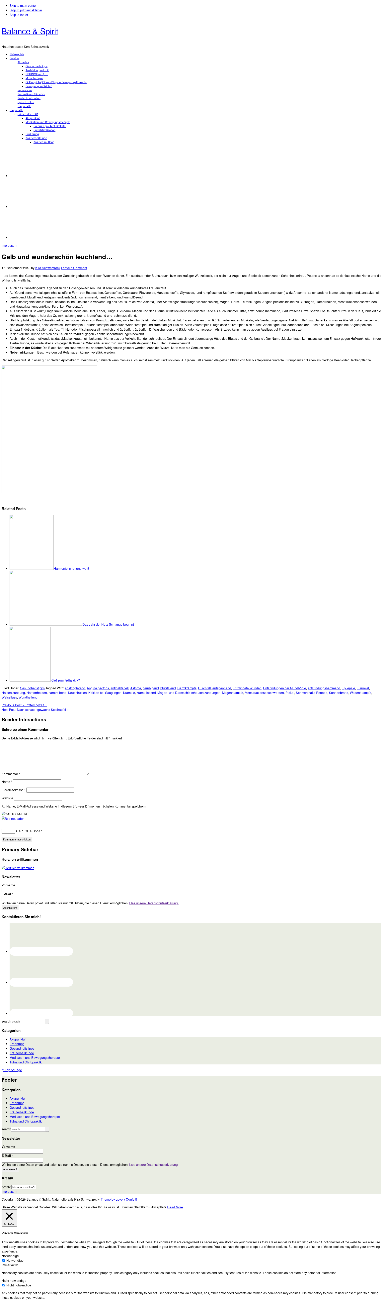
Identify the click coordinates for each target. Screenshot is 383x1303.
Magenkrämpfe (232, 692)
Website (7, 798)
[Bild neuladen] (13, 818)
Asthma (135, 688)
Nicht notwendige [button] (14, 1280)
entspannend (221, 688)
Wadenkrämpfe (360, 692)
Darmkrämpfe (186, 688)
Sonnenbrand (338, 692)
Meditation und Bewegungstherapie (35, 1057)
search (6, 1021)
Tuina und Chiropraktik (26, 1062)
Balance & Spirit (30, 30)
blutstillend (168, 688)
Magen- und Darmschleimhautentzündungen (188, 692)
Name (7, 781)
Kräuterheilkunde (22, 1053)
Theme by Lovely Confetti (119, 1199)
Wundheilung (28, 697)
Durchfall (204, 688)
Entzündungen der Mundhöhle (284, 688)
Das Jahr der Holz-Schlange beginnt (108, 624)
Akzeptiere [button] (158, 1207)
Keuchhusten (77, 692)
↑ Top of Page (12, 1070)
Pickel (289, 692)
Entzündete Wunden (247, 688)
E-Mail (7, 894)
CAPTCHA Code (28, 831)
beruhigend (151, 688)
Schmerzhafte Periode (311, 692)
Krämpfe (129, 692)
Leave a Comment (74, 268)
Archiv (6, 1186)
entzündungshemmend (324, 688)
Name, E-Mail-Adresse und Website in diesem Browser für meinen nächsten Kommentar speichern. (76, 806)
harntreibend (57, 692)
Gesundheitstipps (32, 688)
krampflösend (146, 692)
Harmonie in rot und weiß (71, 568)
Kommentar (11, 774)
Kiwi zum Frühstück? (65, 680)
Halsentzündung (13, 692)
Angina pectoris (98, 688)
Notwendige (15, 1260)
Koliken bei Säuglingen (104, 692)
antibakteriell (120, 688)
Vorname (8, 885)
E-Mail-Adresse (14, 790)
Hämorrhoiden (37, 692)
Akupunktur (18, 1039)
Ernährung (17, 1043)
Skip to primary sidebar (26, 10)
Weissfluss (9, 697)
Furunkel (363, 688)
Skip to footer (19, 14)
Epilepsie (348, 688)
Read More (175, 1207)
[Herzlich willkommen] (18, 868)
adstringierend (75, 688)
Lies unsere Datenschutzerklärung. (154, 903)
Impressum (9, 245)
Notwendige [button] (10, 1255)
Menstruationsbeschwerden (264, 692)
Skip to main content (24, 5)
